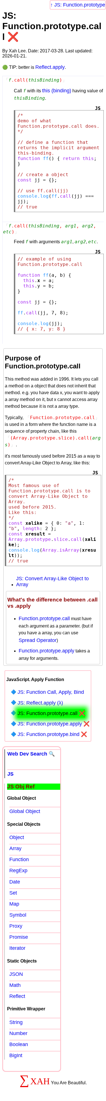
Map (14, 904)
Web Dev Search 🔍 (31, 754)
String (16, 1022)
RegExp (18, 870)
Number (18, 1033)
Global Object (24, 811)
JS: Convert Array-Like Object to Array (52, 581)
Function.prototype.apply (46, 651)
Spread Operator (38, 640)
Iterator (17, 948)
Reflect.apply (50, 67)
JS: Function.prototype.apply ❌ (54, 724)
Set (13, 893)
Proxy (15, 926)
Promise (18, 937)
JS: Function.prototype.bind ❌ (52, 734)
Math (15, 985)
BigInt (15, 1055)
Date (14, 882)
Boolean (18, 1044)
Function (19, 859)
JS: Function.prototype (79, 5)
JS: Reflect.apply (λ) (40, 703)
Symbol (17, 915)
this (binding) (56, 90)
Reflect (17, 996)
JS (10, 774)
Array (15, 848)
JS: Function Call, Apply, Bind (51, 692)
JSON (16, 974)
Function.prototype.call (44, 618)
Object (16, 837)
